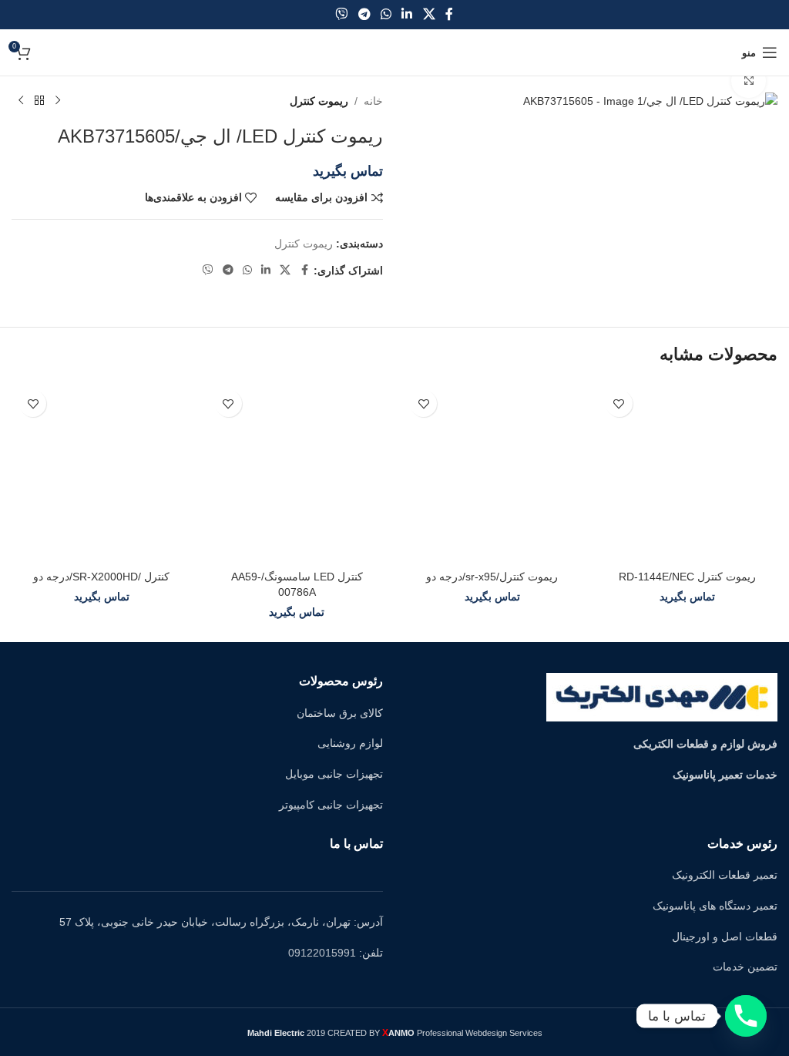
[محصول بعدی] (21, 101)
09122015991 (322, 953)
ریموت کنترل (319, 101)
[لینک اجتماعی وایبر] (342, 14)
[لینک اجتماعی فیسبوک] (449, 14)
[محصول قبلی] (58, 101)
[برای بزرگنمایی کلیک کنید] (748, 81)
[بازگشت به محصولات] (39, 101)
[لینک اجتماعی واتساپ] (385, 14)
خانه (373, 101)
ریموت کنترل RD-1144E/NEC (687, 576)
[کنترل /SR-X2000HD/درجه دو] (102, 472)
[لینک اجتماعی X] (429, 14)
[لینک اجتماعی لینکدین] (407, 14)
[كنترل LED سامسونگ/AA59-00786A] (297, 472)
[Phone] (746, 1016)
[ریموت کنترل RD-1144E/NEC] (688, 472)
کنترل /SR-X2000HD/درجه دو (101, 576)
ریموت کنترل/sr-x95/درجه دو (492, 576)
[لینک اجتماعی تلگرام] (364, 14)
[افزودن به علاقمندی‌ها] (619, 403)
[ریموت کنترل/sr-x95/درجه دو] (492, 472)
